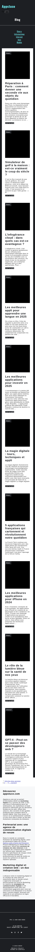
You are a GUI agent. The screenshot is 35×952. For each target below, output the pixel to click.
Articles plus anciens (13, 781)
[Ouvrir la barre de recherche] (3, 12)
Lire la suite (9, 123)
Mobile (19, 42)
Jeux (19, 39)
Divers (19, 31)
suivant (13, 783)
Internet (19, 36)
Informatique (19, 34)
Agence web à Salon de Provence (16, 843)
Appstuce (8, 6)
